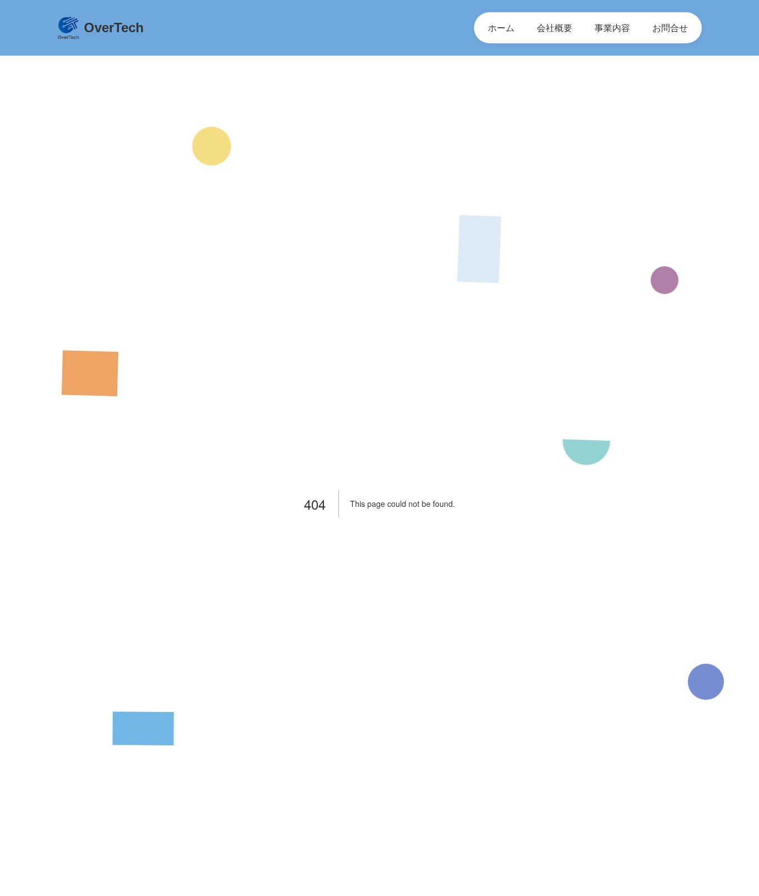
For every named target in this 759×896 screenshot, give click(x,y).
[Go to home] (68, 28)
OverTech (114, 27)
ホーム (501, 27)
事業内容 (612, 27)
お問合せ (670, 27)
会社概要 (554, 27)
